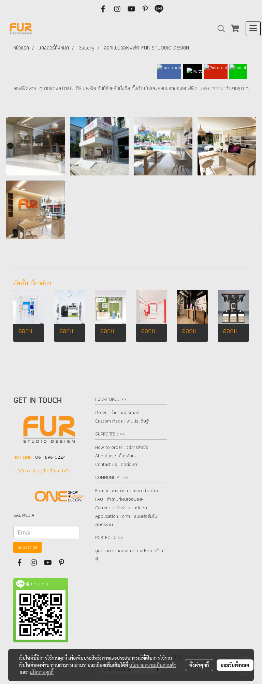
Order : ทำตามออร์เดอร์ (117, 412)
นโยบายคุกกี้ (42, 672)
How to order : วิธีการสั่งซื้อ (121, 447)
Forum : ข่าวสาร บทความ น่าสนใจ (126, 490)
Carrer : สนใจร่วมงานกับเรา (121, 507)
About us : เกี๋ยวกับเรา (116, 455)
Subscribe (27, 547)
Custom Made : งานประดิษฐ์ (122, 421)
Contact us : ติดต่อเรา (116, 464)
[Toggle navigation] (253, 28)
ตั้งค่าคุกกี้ (199, 665)
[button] (219, 28)
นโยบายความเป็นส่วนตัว (152, 665)
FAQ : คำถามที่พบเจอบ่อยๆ (120, 499)
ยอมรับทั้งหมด (235, 665)
